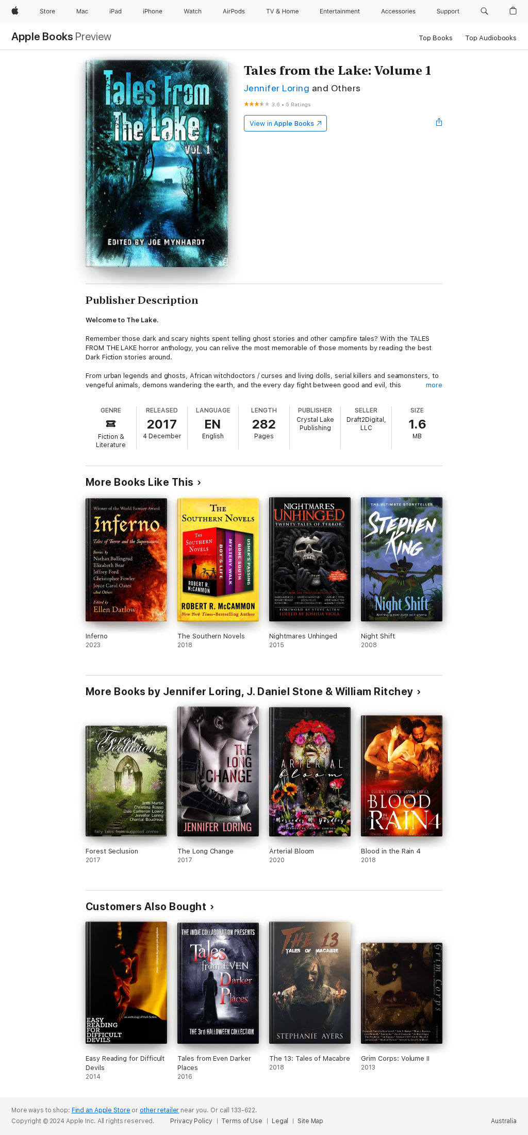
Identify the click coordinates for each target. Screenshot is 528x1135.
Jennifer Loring (276, 88)
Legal (280, 1121)
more (434, 385)
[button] (484, 11)
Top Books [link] (436, 38)
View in (282, 123)
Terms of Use (241, 1121)
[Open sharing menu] (439, 123)
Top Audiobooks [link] (491, 38)
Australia (504, 1121)
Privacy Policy (191, 1121)
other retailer (159, 1110)
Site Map (310, 1121)
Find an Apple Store (101, 1110)
